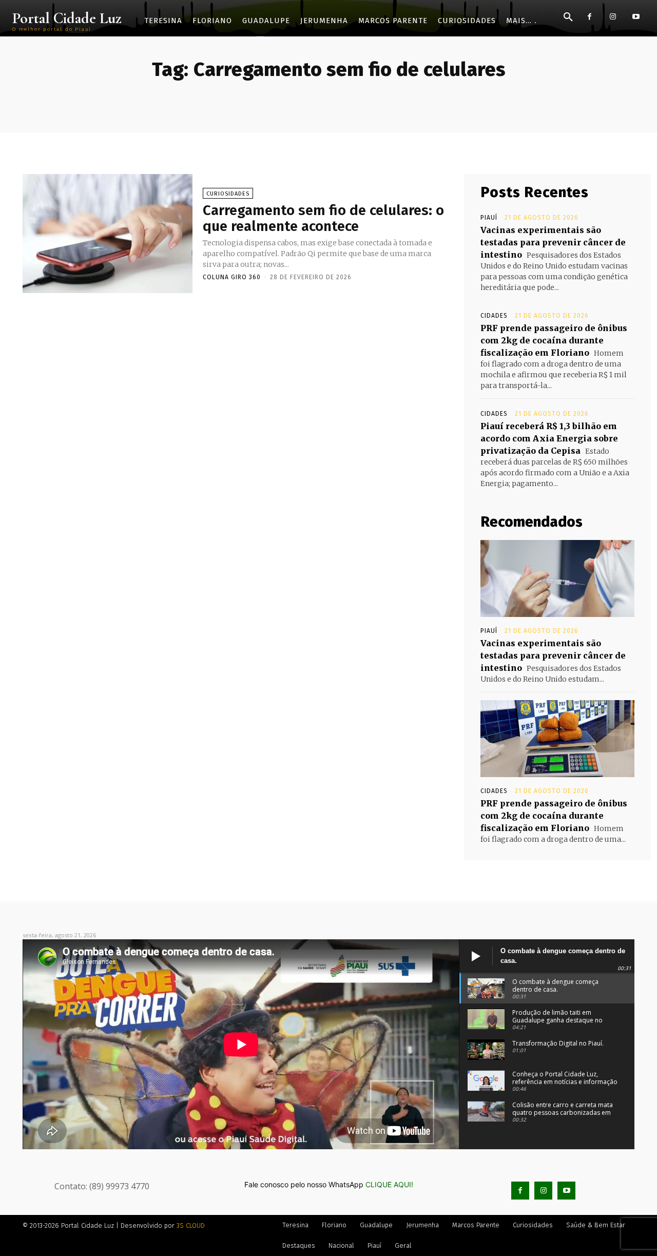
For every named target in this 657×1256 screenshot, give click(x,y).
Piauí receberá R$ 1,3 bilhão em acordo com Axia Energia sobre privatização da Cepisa (549, 438)
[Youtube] (636, 17)
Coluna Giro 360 (232, 277)
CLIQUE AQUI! (389, 1184)
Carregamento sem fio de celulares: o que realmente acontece (323, 218)
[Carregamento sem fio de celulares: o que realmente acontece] (107, 233)
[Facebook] (589, 17)
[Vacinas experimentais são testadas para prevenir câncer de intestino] (557, 578)
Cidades (494, 316)
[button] (568, 17)
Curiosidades (227, 193)
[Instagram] (613, 17)
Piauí (488, 218)
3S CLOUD (191, 1225)
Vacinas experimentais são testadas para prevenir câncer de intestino (553, 242)
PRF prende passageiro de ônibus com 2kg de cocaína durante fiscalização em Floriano (553, 340)
